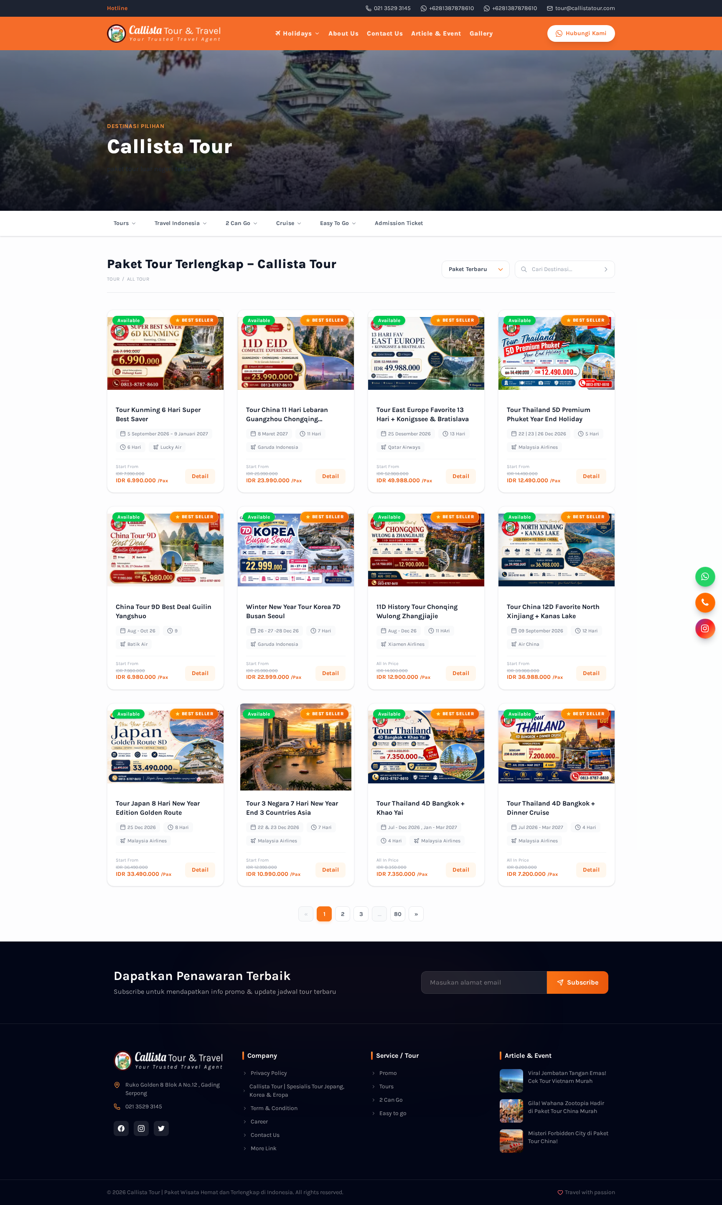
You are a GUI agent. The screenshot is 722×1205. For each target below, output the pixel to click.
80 (398, 914)
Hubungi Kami (586, 33)
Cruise (285, 223)
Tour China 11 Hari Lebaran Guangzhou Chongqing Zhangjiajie (287, 419)
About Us (343, 33)
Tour (113, 279)
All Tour (138, 279)
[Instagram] (141, 1128)
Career (259, 1121)
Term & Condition (274, 1108)
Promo (388, 1073)
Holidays (297, 33)
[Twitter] (161, 1128)
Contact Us (385, 33)
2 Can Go (238, 223)
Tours (121, 223)
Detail (200, 476)
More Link (264, 1148)
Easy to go (393, 1113)
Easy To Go (334, 223)
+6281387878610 (451, 8)
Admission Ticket (399, 223)
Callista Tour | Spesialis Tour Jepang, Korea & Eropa (296, 1090)
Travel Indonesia (177, 223)
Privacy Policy (269, 1073)
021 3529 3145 (392, 8)
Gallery (481, 33)
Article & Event (436, 33)
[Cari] (609, 269)
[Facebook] (121, 1128)
